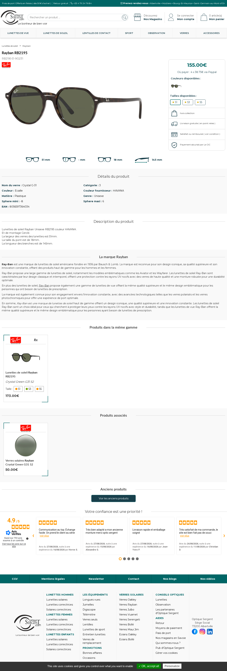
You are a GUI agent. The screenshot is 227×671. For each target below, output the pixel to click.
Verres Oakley (127, 599)
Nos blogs (169, 578)
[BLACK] (177, 86)
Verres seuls (90, 619)
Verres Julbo (126, 609)
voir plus (44, 535)
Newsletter (96, 578)
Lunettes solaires (56, 599)
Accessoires (211, 33)
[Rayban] (15, 340)
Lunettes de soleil (55, 33)
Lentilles (88, 624)
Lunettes (161, 599)
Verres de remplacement (92, 641)
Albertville (155, 3)
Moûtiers (166, 3)
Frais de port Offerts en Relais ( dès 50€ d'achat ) (26, 3)
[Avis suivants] (224, 535)
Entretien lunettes (94, 634)
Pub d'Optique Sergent (170, 648)
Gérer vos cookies (167, 652)
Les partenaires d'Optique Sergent (167, 611)
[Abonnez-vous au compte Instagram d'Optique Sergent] (202, 631)
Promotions (92, 648)
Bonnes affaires (92, 652)
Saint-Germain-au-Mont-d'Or (209, 3)
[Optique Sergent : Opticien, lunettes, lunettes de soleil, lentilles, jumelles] (12, 17)
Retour (160, 623)
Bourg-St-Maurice (182, 3)
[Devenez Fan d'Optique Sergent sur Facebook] (195, 631)
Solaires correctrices (58, 609)
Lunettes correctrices (59, 604)
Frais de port (163, 633)
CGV (15, 578)
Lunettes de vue (18, 33)
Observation (156, 33)
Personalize (172, 666)
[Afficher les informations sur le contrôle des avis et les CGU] (27, 538)
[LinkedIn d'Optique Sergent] (210, 631)
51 (176, 102)
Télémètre (89, 614)
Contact (133, 578)
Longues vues (91, 599)
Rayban (27, 46)
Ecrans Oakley (128, 634)
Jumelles (88, 604)
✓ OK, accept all (149, 666)
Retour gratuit (60, 3)
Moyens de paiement (169, 628)
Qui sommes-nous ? (168, 643)
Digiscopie (89, 609)
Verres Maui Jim (129, 629)
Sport (129, 33)
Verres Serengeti (129, 619)
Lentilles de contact (96, 33)
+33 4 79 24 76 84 (82, 3)
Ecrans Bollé (126, 639)
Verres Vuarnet (128, 614)
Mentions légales (53, 578)
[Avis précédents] (33, 535)
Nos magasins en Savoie (171, 638)
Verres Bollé (126, 624)
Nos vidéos (207, 578)
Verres (184, 33)
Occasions (89, 657)
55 (201, 102)
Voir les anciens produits (113, 498)
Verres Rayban (128, 604)
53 (188, 102)
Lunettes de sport (94, 629)
